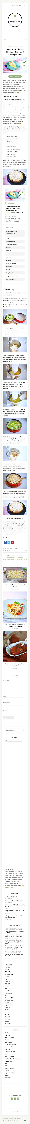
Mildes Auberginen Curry (11, 896)
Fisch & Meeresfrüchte (10, 1044)
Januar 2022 (8, 995)
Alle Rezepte (10, 46)
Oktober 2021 (8, 1002)
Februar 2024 (8, 964)
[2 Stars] (7, 212)
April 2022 (7, 988)
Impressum (8, 1087)
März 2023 (7, 969)
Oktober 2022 (8, 976)
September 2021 (9, 1005)
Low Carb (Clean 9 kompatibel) (12, 1059)
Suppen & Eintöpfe (9, 1073)
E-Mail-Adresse (6, 703)
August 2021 (8, 1007)
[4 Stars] (9, 212)
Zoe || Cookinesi (8, 935)
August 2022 (8, 981)
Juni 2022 (7, 983)
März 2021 (7, 1019)
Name (5, 696)
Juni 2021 (7, 1012)
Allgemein (7, 1035)
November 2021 (9, 1000)
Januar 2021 (8, 1024)
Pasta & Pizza (8, 1061)
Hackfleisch (8, 1049)
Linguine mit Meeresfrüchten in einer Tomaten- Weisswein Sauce (15, 625)
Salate (6, 1066)
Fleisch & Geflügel (9, 1047)
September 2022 (9, 979)
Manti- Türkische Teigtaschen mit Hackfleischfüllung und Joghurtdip (15, 556)
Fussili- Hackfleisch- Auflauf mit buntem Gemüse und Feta (15, 560)
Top (25, 1120)
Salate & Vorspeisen (10, 1068)
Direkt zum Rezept (15, 76)
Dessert (7, 1040)
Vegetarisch (8, 1077)
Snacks (7, 1070)
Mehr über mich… (10, 887)
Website (5, 710)
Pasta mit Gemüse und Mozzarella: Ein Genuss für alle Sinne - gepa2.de (14, 928)
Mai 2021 (7, 1014)
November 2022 (9, 974)
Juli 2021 (7, 1009)
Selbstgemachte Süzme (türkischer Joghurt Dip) (14, 948)
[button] (5, 542)
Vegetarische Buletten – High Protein (14, 900)
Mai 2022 (7, 986)
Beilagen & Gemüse (10, 1037)
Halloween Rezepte (10, 1051)
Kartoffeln (7, 1054)
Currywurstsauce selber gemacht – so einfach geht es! (15, 665)
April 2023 (7, 967)
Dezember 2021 (9, 998)
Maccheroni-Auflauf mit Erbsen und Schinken (15, 585)
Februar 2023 (8, 972)
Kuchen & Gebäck (18, 46)
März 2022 (7, 990)
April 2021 (7, 1016)
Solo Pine (13, 1118)
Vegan (6, 1075)
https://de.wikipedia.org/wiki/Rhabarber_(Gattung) (16, 107)
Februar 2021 (8, 1021)
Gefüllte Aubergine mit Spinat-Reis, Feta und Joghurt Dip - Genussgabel (14, 939)
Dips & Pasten (8, 1042)
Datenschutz (8, 1089)
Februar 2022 (8, 993)
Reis (6, 1063)
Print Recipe (11, 203)
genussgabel (15, 548)
